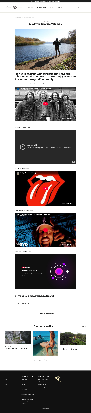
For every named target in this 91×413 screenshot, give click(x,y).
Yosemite (24, 392)
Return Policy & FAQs (43, 379)
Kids (6, 384)
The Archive (20, 17)
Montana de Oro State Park (28, 399)
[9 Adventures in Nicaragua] (73, 338)
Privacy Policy (41, 387)
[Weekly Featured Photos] (45, 343)
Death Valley (24, 379)
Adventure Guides (41, 7)
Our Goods (31, 7)
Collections (7, 387)
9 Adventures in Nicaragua (69, 349)
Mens (6, 379)
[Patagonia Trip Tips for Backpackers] (18, 337)
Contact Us (60, 7)
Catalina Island (25, 397)
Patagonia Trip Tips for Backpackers (16, 348)
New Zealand (25, 382)
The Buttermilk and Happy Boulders (28, 402)
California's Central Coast (28, 394)
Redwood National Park (27, 387)
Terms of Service (42, 384)
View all (84, 326)
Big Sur (23, 384)
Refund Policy (41, 382)
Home (16, 17)
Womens (7, 382)
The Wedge (24, 389)
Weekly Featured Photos (40, 360)
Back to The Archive (47, 313)
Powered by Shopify (45, 408)
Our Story (51, 7)
